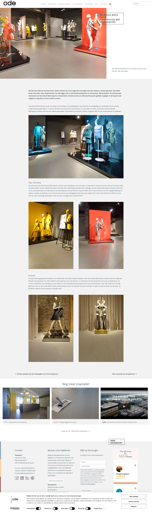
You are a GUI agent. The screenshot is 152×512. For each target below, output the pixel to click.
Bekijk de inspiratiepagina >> (76, 431)
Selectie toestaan (134, 501)
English (110, 4)
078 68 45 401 (31, 471)
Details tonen (98, 508)
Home (43, 4)
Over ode (52, 4)
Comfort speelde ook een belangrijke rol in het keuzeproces (37, 374)
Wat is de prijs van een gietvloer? (123, 374)
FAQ (96, 4)
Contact (103, 4)
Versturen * (87, 491)
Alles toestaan (133, 496)
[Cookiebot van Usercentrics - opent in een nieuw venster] (15, 508)
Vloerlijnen (78, 4)
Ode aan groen (64, 4)
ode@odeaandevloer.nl (27, 473)
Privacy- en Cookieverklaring (87, 484)
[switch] (55, 508)
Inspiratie (89, 4)
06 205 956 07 (29, 468)
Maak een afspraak (56, 481)
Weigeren (134, 506)
